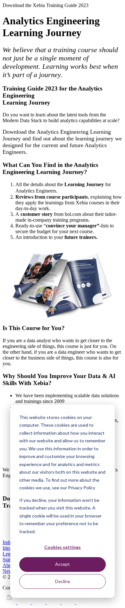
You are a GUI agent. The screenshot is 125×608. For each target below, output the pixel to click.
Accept (62, 564)
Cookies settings (62, 547)
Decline (62, 581)
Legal (8, 554)
